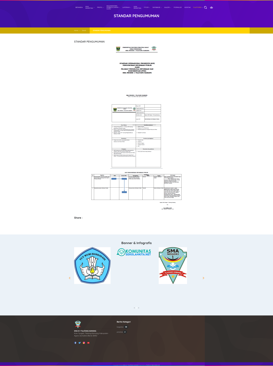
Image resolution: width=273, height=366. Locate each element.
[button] (134, 307)
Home (76, 30)
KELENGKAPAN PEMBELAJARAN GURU (112, 7)
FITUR (146, 7)
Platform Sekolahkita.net (153, 365)
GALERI (167, 7)
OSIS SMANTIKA (137, 7)
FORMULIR (178, 7)
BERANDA (79, 7)
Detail (84, 30)
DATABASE (156, 7)
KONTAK (187, 7)
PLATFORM (197, 7)
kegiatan (122, 327)
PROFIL (100, 7)
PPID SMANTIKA (89, 7)
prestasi (121, 332)
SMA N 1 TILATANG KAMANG (130, 365)
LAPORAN (126, 7)
